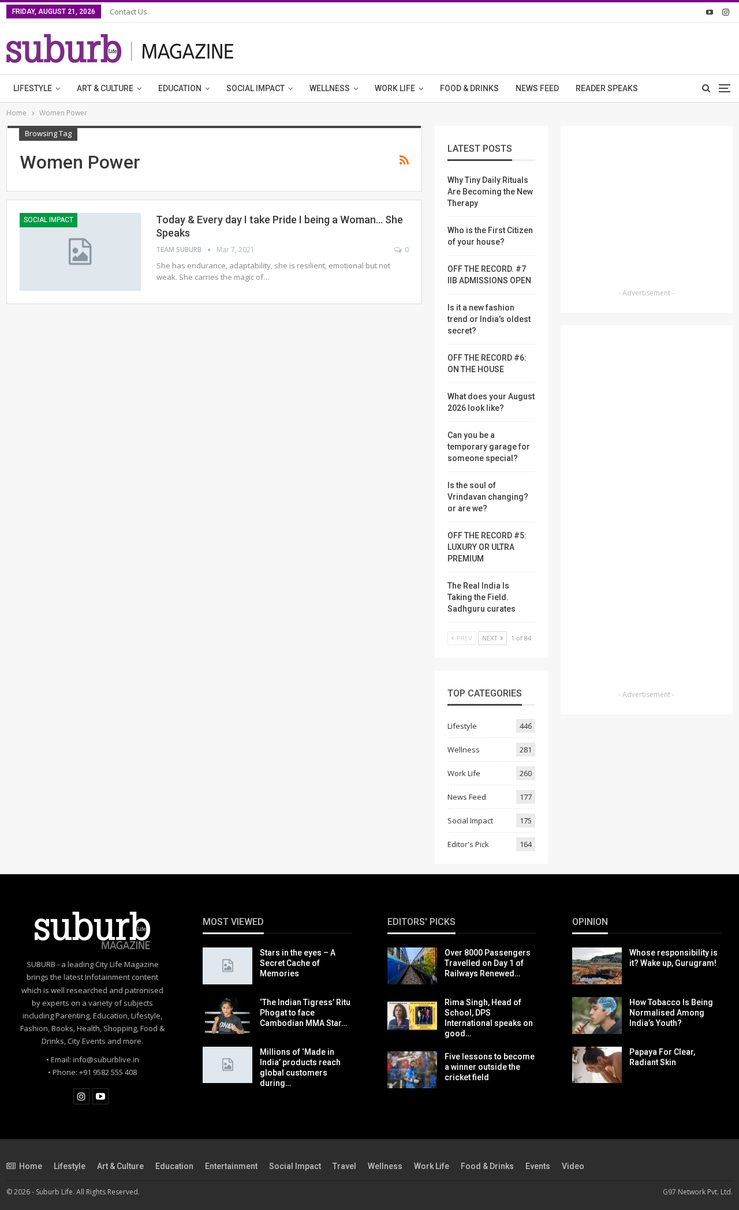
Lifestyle (32, 88)
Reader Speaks (607, 88)
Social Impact (255, 88)
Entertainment (231, 1166)
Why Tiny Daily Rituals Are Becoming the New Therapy (490, 191)
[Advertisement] (646, 210)
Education (179, 88)
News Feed (537, 88)
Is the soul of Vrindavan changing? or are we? (487, 497)
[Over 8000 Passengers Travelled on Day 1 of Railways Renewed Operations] (412, 965)
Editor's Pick (468, 844)
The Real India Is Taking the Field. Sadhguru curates (481, 597)
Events (537, 1166)
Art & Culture (105, 88)
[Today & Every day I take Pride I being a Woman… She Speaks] (80, 251)
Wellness (329, 88)
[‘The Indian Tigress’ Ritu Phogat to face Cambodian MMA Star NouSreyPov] (227, 1015)
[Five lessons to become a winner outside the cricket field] (412, 1069)
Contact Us (128, 11)
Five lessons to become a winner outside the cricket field (490, 1067)
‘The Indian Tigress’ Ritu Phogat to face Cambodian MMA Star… (305, 1013)
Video (573, 1166)
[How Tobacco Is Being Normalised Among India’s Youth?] (597, 1015)
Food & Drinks (469, 88)
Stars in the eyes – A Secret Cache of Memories (297, 963)
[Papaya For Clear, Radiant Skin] (597, 1065)
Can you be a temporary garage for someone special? (488, 446)
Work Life (395, 88)
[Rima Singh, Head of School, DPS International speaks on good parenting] (412, 1015)
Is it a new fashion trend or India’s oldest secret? (489, 319)
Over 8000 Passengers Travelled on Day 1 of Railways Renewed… (488, 963)
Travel (344, 1166)
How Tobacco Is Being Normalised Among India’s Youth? (671, 1013)
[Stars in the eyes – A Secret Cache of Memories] (227, 965)
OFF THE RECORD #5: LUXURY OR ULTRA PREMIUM (487, 547)
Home (30, 1166)
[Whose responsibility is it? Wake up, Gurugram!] (597, 965)
